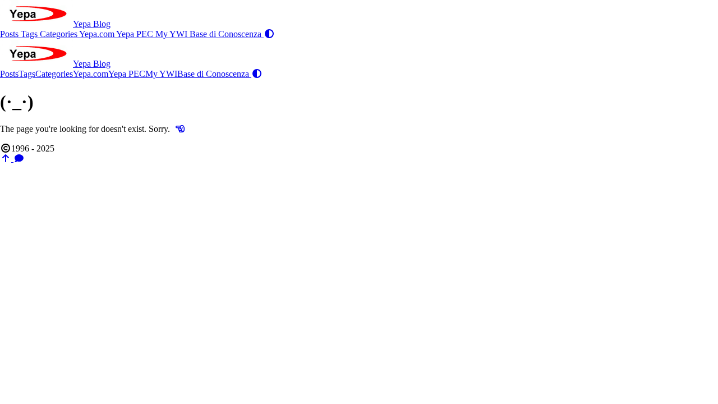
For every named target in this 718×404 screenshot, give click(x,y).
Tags (30, 34)
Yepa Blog (92, 24)
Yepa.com (97, 34)
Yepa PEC (135, 34)
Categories (59, 34)
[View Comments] (19, 158)
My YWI (172, 34)
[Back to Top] (6, 158)
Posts (10, 34)
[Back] (180, 129)
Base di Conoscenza (227, 34)
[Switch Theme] (269, 34)
